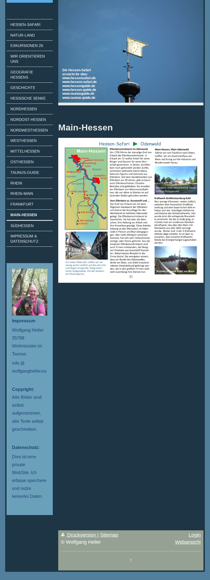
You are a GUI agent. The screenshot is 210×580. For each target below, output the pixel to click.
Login (195, 535)
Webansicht (188, 542)
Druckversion (81, 535)
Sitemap (109, 535)
